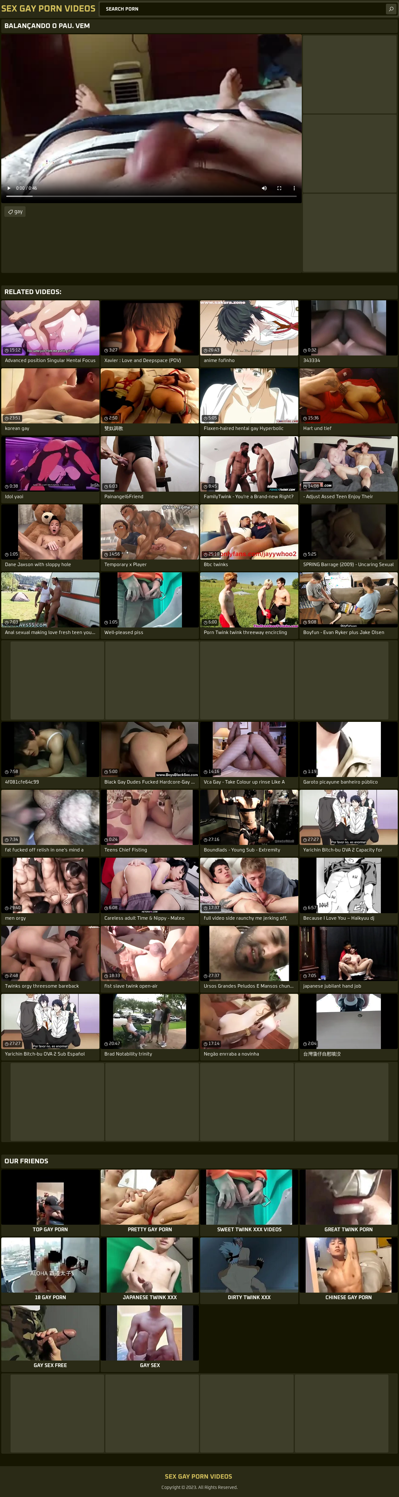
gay (18, 211)
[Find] (391, 9)
